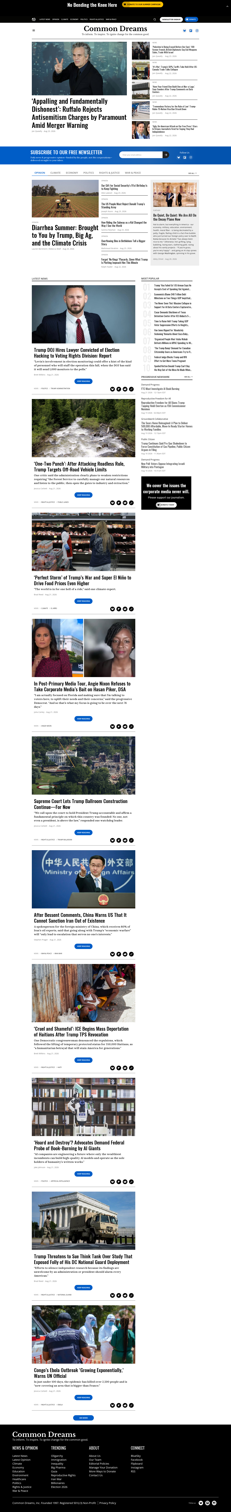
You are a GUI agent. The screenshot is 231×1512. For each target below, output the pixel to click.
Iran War (58, 953)
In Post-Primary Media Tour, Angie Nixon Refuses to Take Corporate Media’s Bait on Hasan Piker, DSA (82, 686)
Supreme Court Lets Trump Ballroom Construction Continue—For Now (81, 803)
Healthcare (19, 1479)
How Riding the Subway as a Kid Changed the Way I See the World (124, 224)
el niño (54, 608)
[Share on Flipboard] (118, 389)
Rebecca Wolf (55, 249)
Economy (18, 1467)
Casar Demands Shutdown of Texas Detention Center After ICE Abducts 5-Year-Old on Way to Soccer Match (171, 314)
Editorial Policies (99, 1463)
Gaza (54, 1471)
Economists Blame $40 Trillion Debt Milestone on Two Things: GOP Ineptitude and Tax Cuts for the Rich (172, 296)
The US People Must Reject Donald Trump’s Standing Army (123, 205)
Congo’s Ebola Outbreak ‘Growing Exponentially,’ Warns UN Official (79, 1372)
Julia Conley (39, 712)
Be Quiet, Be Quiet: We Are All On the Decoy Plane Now (174, 217)
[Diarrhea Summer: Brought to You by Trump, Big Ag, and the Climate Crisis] (65, 198)
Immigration (58, 1460)
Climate (44, 608)
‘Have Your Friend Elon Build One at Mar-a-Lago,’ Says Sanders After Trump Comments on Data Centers (173, 89)
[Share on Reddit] (125, 389)
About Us (95, 1456)
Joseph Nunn (107, 211)
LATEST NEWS (44, 19)
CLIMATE (64, 19)
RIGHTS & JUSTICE (97, 19)
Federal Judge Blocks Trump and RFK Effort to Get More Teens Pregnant (170, 359)
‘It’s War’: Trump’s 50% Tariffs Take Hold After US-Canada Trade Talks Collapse (174, 68)
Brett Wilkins (39, 375)
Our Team (95, 1460)
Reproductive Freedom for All (156, 398)
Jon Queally (37, 131)
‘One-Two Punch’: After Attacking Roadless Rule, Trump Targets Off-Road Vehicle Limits (79, 466)
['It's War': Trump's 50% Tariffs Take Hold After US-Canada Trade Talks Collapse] (141, 70)
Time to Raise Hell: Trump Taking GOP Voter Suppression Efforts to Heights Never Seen (171, 323)
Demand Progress (150, 384)
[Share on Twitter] (112, 389)
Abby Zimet (158, 259)
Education (18, 1471)
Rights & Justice (48, 502)
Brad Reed (38, 595)
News (154, 43)
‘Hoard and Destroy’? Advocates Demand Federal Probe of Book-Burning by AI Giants (79, 1145)
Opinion (35, 222)
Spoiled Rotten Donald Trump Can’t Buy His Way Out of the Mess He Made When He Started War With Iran (172, 368)
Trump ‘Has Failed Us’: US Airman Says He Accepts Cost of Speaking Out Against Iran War (172, 287)
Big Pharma (58, 1467)
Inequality (57, 1463)
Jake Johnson (39, 1167)
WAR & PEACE (111, 19)
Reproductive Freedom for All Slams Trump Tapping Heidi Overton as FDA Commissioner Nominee (163, 406)
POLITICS (84, 19)
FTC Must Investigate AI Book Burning (160, 389)
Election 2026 (59, 1487)
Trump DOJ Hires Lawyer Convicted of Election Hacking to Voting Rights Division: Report (77, 352)
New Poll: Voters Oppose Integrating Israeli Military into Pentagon (163, 465)
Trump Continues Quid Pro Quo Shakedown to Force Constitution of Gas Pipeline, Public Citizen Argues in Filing (165, 446)
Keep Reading (83, 381)
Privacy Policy (107, 1503)
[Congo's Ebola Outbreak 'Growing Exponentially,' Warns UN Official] (83, 1334)
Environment (20, 1475)
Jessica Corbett (40, 488)
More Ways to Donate (102, 1471)
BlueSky (136, 1456)
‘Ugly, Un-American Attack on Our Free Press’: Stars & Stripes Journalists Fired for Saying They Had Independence (174, 129)
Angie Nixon (46, 726)
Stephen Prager (41, 940)
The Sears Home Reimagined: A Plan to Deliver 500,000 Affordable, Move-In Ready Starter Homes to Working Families (166, 426)
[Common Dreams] (34, 19)
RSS (133, 1471)
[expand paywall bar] (227, 6)
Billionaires (58, 1483)
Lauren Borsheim (39, 249)
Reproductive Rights (63, 1475)
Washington (170, 253)
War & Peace (46, 953)
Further (156, 210)
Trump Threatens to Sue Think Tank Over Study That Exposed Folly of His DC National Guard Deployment (83, 1259)
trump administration (60, 388)
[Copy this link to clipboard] (131, 389)
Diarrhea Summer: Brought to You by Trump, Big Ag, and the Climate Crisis (65, 235)
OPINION (55, 19)
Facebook (137, 1460)
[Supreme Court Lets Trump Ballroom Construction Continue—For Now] (83, 765)
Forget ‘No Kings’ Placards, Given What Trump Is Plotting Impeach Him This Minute (124, 261)
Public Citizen (148, 439)
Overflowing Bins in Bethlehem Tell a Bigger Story (123, 242)
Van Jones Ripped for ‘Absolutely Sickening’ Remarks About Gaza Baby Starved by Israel (170, 332)
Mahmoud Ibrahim (109, 248)
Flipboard (137, 1463)
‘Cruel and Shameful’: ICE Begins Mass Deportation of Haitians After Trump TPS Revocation (81, 1031)
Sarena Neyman (108, 230)
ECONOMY (74, 19)
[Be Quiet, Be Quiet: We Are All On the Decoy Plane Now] (175, 193)
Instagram (137, 1467)
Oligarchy (57, 1456)
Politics (44, 388)
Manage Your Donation (103, 1467)
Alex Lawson (106, 193)
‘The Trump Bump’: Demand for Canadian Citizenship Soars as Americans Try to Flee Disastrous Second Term (173, 350)
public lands (63, 502)
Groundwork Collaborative (154, 418)
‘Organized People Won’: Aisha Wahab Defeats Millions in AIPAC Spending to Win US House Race (173, 341)
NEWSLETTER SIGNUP (171, 19)
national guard (65, 1295)
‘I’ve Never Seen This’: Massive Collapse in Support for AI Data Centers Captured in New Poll (172, 305)
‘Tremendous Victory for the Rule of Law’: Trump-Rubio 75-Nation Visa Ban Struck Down (174, 108)
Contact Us (96, 1475)
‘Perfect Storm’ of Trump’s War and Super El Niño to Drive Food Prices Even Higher (82, 580)
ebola (60, 1405)
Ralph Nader (107, 267)
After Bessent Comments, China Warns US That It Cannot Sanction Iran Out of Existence (80, 917)
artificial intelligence (60, 1181)
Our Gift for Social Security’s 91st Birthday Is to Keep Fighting (124, 187)
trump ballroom (65, 840)
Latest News (20, 1456)
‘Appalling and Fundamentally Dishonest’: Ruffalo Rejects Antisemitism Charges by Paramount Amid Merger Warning (79, 113)
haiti (60, 1067)
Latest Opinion (21, 1460)
